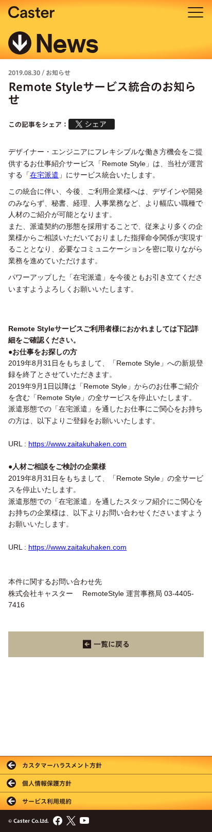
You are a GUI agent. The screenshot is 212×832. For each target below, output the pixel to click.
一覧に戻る (112, 644)
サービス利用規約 (47, 801)
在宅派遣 (44, 175)
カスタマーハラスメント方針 (62, 765)
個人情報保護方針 (47, 783)
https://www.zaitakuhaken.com (77, 444)
